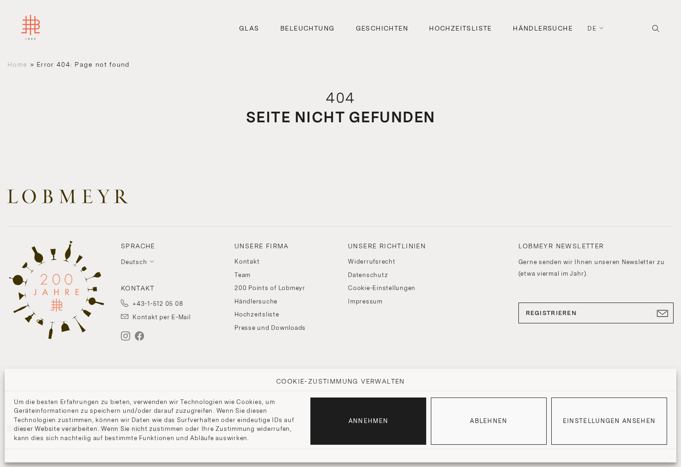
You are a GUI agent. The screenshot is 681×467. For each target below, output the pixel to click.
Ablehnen (488, 420)
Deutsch (134, 262)
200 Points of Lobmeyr (269, 287)
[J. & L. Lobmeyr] (30, 28)
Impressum (365, 301)
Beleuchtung (307, 28)
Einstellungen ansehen (609, 420)
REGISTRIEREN (551, 312)
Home (17, 64)
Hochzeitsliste (460, 28)
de (592, 28)
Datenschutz (368, 274)
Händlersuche (543, 28)
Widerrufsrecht (372, 261)
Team (242, 274)
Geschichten (382, 28)
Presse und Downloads (270, 327)
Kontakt (246, 261)
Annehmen (368, 420)
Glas (249, 28)
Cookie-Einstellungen (382, 287)
